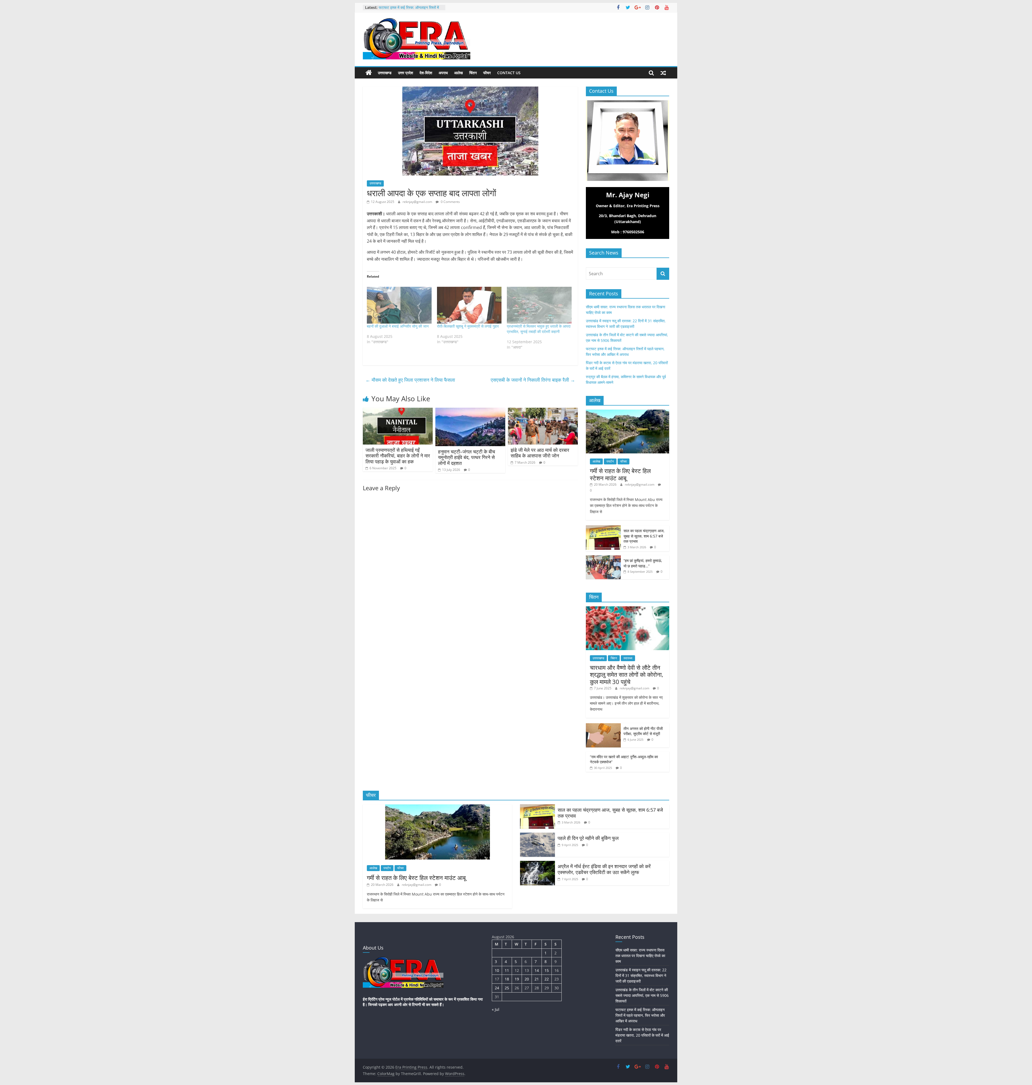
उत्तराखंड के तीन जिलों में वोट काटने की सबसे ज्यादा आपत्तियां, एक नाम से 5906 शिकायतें (642, 995)
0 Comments (450, 201)
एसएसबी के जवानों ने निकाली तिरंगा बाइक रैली (533, 380)
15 (546, 970)
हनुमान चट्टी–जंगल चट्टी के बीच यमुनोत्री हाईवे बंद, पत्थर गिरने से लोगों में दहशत (466, 457)
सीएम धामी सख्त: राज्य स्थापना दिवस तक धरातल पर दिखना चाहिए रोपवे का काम (640, 955)
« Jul (495, 1009)
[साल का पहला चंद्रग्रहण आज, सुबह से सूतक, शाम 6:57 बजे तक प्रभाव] (603, 528)
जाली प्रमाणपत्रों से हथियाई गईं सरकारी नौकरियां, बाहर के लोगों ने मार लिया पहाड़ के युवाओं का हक (398, 456)
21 (537, 979)
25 (507, 987)
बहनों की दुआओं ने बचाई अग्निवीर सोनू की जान (398, 326)
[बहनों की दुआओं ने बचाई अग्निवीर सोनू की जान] (399, 305)
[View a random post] (663, 72)
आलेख (458, 72)
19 (517, 979)
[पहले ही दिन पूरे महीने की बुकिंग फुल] (537, 836)
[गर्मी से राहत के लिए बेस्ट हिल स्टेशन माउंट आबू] (627, 412)
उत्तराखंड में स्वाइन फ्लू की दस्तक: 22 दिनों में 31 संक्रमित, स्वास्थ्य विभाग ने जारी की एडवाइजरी (640, 975)
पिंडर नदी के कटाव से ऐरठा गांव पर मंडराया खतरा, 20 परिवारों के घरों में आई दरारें (642, 1035)
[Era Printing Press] (369, 72)
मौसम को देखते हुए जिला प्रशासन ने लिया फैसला (410, 380)
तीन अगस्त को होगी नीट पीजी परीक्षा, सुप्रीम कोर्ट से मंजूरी (643, 731)
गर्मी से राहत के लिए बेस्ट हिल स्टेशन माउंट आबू (620, 474)
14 (537, 970)
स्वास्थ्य (628, 658)
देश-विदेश (426, 72)
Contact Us (509, 72)
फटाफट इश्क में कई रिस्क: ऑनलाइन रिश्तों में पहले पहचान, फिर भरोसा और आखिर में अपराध (640, 1015)
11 (507, 970)
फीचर (487, 72)
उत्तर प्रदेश (405, 72)
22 (546, 979)
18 (507, 979)
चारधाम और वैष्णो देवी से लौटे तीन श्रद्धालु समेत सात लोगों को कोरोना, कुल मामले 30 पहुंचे (626, 674)
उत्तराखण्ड (385, 72)
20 (527, 979)
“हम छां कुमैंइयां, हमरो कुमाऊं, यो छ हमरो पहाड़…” (643, 563)
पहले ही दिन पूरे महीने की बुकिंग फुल (588, 838)
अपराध (443, 72)
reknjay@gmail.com (418, 201)
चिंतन (473, 72)
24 (497, 987)
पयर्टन (610, 461)
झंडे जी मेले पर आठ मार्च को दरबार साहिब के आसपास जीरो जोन (540, 453)
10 (497, 970)
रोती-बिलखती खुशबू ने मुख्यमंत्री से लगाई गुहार (468, 326)
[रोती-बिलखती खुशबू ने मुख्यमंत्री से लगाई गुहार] (469, 305)
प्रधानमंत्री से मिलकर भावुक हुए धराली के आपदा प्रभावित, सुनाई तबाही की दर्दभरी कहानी (539, 329)
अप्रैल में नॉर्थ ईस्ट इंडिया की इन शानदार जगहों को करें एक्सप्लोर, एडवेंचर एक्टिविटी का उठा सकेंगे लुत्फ (604, 869)
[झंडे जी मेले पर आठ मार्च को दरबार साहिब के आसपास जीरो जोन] (543, 411)
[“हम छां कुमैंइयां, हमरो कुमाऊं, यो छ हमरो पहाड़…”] (603, 558)
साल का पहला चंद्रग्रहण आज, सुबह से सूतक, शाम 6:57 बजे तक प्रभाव (644, 536)
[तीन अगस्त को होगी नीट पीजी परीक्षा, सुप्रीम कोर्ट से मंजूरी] (603, 726)
